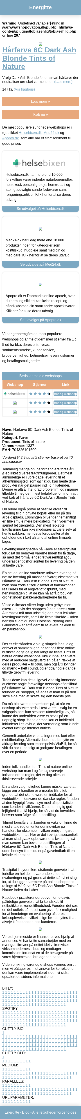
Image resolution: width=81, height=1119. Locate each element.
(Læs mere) (63, 82)
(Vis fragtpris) (24, 89)
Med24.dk (51, 133)
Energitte (40, 7)
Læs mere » (40, 101)
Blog (25, 1112)
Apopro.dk (10, 138)
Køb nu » (40, 114)
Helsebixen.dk (30, 133)
